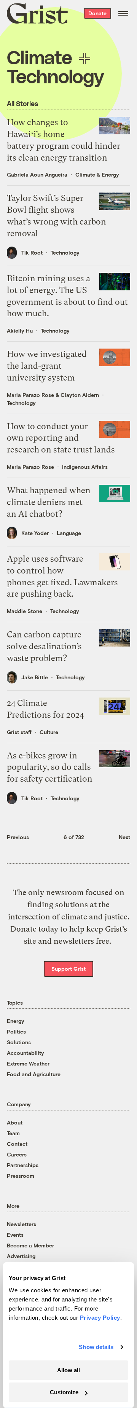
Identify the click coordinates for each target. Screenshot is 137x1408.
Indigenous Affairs (85, 466)
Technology (65, 252)
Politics (16, 1031)
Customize (64, 1392)
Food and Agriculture (34, 1074)
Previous (18, 837)
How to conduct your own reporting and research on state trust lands (61, 438)
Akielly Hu (20, 330)
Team (13, 1133)
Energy (15, 1021)
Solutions (19, 1042)
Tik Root (32, 252)
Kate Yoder (35, 533)
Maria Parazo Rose (30, 395)
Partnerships (22, 1165)
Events (15, 1234)
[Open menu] (123, 13)
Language (69, 533)
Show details (96, 1347)
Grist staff (19, 732)
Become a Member (30, 1245)
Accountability (25, 1053)
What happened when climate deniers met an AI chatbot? (49, 502)
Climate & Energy (97, 174)
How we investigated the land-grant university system (47, 365)
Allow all (68, 1370)
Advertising (21, 1256)
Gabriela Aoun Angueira (37, 174)
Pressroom (20, 1175)
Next (124, 837)
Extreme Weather (28, 1063)
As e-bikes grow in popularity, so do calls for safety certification (49, 767)
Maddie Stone (24, 611)
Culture (49, 732)
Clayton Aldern (80, 395)
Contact (17, 1143)
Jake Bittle (34, 677)
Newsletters (21, 1224)
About (14, 1122)
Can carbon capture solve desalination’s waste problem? (44, 646)
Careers (17, 1154)
